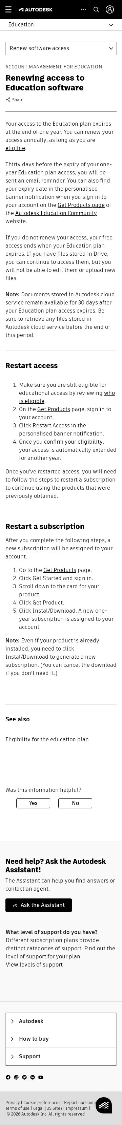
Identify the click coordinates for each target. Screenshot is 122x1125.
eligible (15, 148)
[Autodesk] (36, 9)
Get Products (53, 409)
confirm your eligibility (73, 442)
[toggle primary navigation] (12, 9)
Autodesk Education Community (56, 213)
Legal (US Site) (47, 1108)
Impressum (77, 1108)
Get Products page (81, 205)
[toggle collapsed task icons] (83, 10)
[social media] (24, 1077)
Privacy (12, 1102)
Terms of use (17, 1108)
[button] (56, 24)
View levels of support (34, 965)
